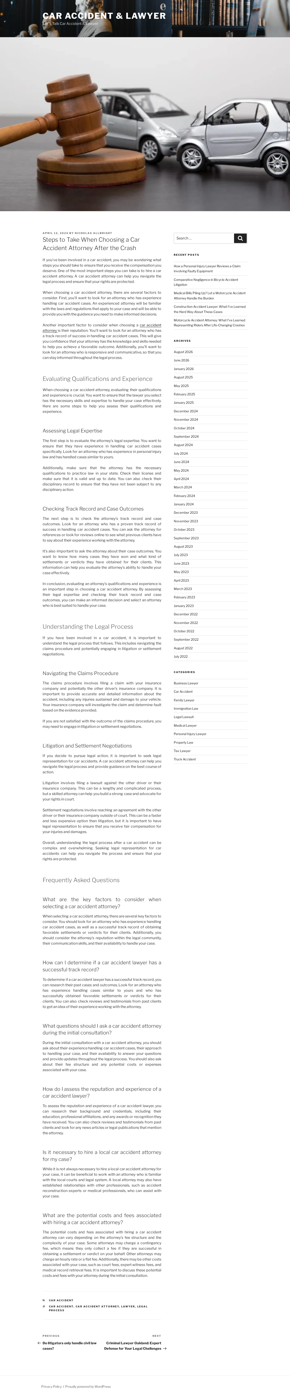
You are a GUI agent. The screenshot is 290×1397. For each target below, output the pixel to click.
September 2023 (186, 538)
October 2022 (184, 631)
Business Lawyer (186, 683)
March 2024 (183, 487)
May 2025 (181, 386)
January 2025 (184, 402)
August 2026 (183, 352)
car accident (61, 1306)
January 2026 (184, 369)
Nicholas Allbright (93, 233)
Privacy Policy (51, 1386)
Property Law (183, 742)
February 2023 (184, 597)
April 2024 (181, 479)
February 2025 (184, 394)
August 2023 (183, 546)
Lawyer (128, 1306)
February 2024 (184, 496)
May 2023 (181, 572)
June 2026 (181, 360)
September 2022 (186, 639)
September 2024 (186, 436)
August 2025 (183, 377)
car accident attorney (97, 1306)
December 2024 (186, 411)
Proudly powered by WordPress (88, 1386)
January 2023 (184, 606)
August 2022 (183, 648)
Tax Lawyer (182, 751)
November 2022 (186, 623)
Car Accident (61, 1300)
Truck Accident (185, 759)
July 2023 (181, 555)
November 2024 (186, 419)
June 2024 (181, 462)
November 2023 (186, 521)
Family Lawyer (184, 700)
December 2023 (186, 512)
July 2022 (181, 656)
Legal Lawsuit (184, 717)
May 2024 (181, 470)
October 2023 (184, 529)
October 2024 (184, 428)
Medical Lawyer (185, 725)
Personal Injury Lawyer (190, 734)
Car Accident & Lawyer (104, 16)
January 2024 (184, 504)
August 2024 (183, 445)
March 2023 (183, 589)
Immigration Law (186, 708)
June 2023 (181, 563)
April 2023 (181, 580)
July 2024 (181, 453)
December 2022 (186, 614)
